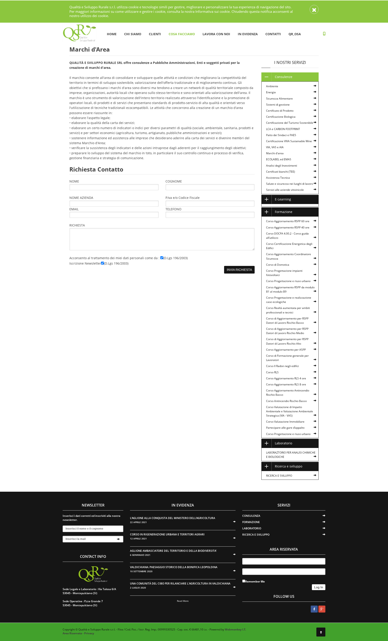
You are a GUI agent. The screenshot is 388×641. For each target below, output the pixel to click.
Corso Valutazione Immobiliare (285, 422)
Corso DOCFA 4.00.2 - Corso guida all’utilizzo (287, 236)
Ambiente (272, 86)
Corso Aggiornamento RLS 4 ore (286, 378)
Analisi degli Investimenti (281, 165)
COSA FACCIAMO (182, 34)
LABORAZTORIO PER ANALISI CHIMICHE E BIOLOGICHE (290, 455)
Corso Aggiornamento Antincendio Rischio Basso (287, 393)
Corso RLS (272, 372)
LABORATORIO (251, 528)
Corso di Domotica (277, 265)
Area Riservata (72, 633)
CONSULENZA (251, 516)
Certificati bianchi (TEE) (280, 172)
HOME (112, 34)
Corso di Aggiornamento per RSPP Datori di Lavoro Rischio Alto (287, 341)
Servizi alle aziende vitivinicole (285, 190)
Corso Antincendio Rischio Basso (286, 401)
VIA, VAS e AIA (275, 147)
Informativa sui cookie (212, 11)
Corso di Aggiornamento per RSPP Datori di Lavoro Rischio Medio (287, 331)
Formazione (283, 212)
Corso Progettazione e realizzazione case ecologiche (288, 300)
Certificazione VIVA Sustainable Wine (289, 141)
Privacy (89, 633)
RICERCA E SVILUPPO (279, 476)
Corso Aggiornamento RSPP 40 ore (287, 227)
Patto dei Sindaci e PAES (281, 135)
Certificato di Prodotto (279, 111)
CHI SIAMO (132, 34)
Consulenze (283, 77)
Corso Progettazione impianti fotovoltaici (284, 273)
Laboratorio (283, 443)
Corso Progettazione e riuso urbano (288, 281)
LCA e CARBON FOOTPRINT (283, 129)
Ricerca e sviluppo (288, 466)
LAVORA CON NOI (216, 34)
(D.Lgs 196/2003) (175, 258)
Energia (271, 92)
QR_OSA (295, 34)
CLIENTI (155, 34)
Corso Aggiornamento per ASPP (286, 350)
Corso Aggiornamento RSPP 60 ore (287, 221)
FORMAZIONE (251, 522)
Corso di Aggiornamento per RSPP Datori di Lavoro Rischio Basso (287, 321)
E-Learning (283, 199)
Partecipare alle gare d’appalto (285, 428)
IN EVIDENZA (248, 34)
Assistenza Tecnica (278, 178)
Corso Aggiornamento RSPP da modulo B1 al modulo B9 (290, 289)
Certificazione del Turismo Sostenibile (289, 123)
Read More (183, 600)
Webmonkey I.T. (235, 629)
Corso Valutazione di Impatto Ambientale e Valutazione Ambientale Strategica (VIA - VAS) (289, 411)
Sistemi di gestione (278, 104)
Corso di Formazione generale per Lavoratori (287, 358)
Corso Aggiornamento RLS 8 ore (286, 384)
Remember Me (255, 581)
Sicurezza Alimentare (279, 98)
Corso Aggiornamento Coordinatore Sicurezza (288, 256)
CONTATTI (273, 34)
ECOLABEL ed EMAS (278, 159)
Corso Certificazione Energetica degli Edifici (289, 246)
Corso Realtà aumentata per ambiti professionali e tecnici (288, 310)
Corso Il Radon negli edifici (282, 366)
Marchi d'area (275, 153)
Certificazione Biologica (280, 117)
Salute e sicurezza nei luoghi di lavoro (289, 184)
